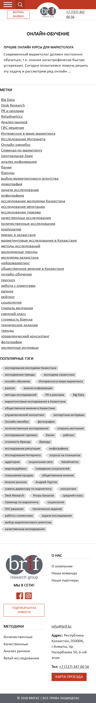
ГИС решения (12, 128)
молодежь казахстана (20, 258)
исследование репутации (23, 207)
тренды (7, 331)
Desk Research (13, 105)
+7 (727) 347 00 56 (75, 14)
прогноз (8, 280)
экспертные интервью (20, 348)
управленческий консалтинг (25, 336)
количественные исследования (28, 224)
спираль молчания (17, 308)
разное (7, 291)
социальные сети (40, 462)
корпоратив (11, 229)
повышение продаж (19, 475)
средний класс (13, 314)
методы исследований (20, 246)
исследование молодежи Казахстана (33, 201)
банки (6, 167)
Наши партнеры (65, 580)
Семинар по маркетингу (21, 150)
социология (11, 302)
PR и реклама (12, 111)
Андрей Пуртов (46, 482)
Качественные (16, 644)
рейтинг (8, 297)
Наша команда (64, 573)
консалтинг (68, 489)
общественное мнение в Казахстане (32, 269)
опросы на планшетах (65, 455)
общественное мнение (58, 475)
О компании (62, 566)
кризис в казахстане (18, 235)
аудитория (12, 462)
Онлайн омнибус (16, 145)
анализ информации (19, 162)
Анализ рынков (14, 122)
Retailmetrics (12, 117)
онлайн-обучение (16, 274)
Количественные (18, 637)
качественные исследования (26, 218)
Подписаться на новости (24, 610)
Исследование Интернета (23, 139)
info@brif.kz (61, 626)
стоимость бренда (17, 319)
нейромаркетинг (15, 263)
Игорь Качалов (43, 495)
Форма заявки (18, 14)
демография (11, 184)
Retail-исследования (21, 658)
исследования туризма (21, 212)
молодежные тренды (19, 252)
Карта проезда (69, 677)
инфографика (12, 196)
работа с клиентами (18, 286)
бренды (8, 173)
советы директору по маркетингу (28, 489)
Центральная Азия (17, 156)
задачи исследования (20, 190)
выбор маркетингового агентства (29, 179)
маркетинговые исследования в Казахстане (39, 241)
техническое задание (19, 325)
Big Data (8, 100)
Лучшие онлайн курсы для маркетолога (38, 47)
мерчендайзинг (16, 469)
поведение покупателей (52, 469)
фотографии (11, 342)
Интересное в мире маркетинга (28, 134)
